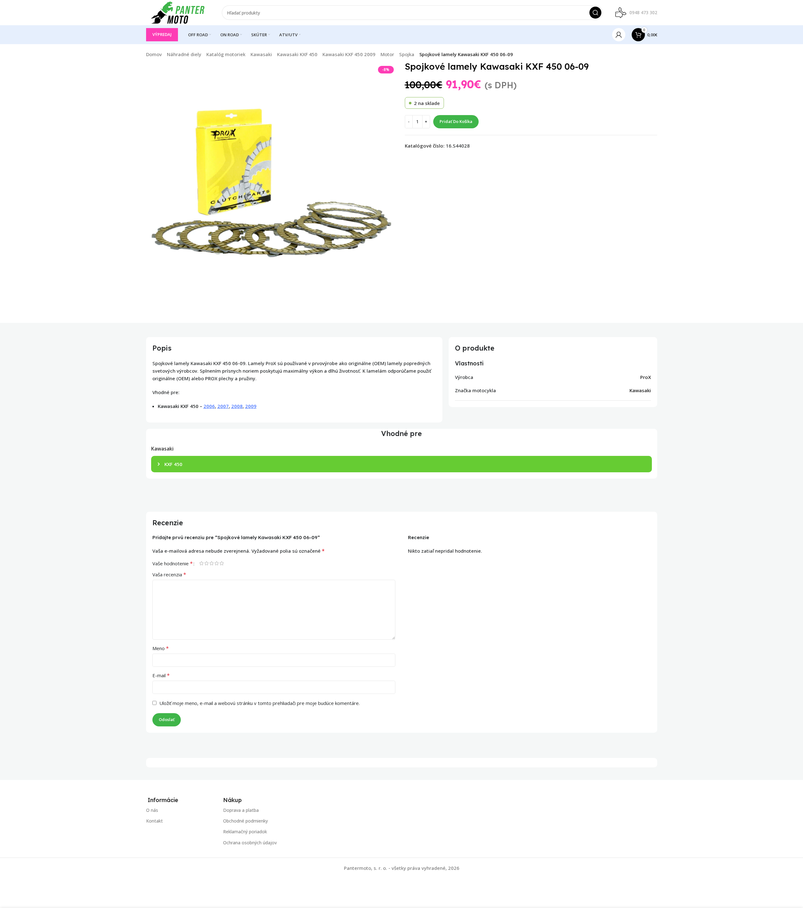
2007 (223, 406)
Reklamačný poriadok (245, 832)
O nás (152, 810)
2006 (209, 406)
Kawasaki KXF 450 (297, 54)
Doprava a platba (241, 810)
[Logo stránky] (177, 12)
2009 (251, 406)
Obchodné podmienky (245, 821)
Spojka (406, 54)
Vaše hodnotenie (172, 563)
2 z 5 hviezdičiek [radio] (206, 563)
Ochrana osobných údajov (250, 842)
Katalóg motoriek (225, 54)
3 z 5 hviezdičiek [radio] (211, 563)
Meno (160, 648)
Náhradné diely (184, 54)
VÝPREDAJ (162, 34)
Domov (154, 54)
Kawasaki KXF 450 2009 (348, 54)
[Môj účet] (619, 34)
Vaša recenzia (169, 574)
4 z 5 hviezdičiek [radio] (216, 563)
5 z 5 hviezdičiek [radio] (221, 563)
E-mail (161, 675)
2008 (237, 406)
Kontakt (154, 821)
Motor (387, 54)
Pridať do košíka (456, 121)
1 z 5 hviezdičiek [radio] (201, 563)
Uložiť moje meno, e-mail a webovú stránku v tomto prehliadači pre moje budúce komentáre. (259, 703)
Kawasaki (261, 54)
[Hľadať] (595, 13)
